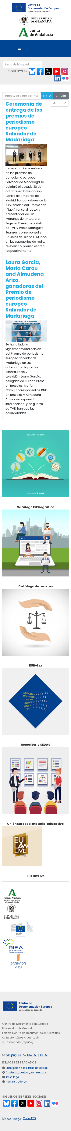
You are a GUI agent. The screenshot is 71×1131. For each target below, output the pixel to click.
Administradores (16, 1082)
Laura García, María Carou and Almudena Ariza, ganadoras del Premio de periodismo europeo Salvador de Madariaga (24, 289)
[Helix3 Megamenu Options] (19, 48)
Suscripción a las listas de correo (27, 1068)
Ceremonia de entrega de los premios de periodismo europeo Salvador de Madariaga (23, 122)
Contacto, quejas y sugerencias (26, 1072)
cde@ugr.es (13, 1055)
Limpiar (60, 95)
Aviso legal (13, 1077)
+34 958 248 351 (37, 1055)
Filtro (47, 95)
